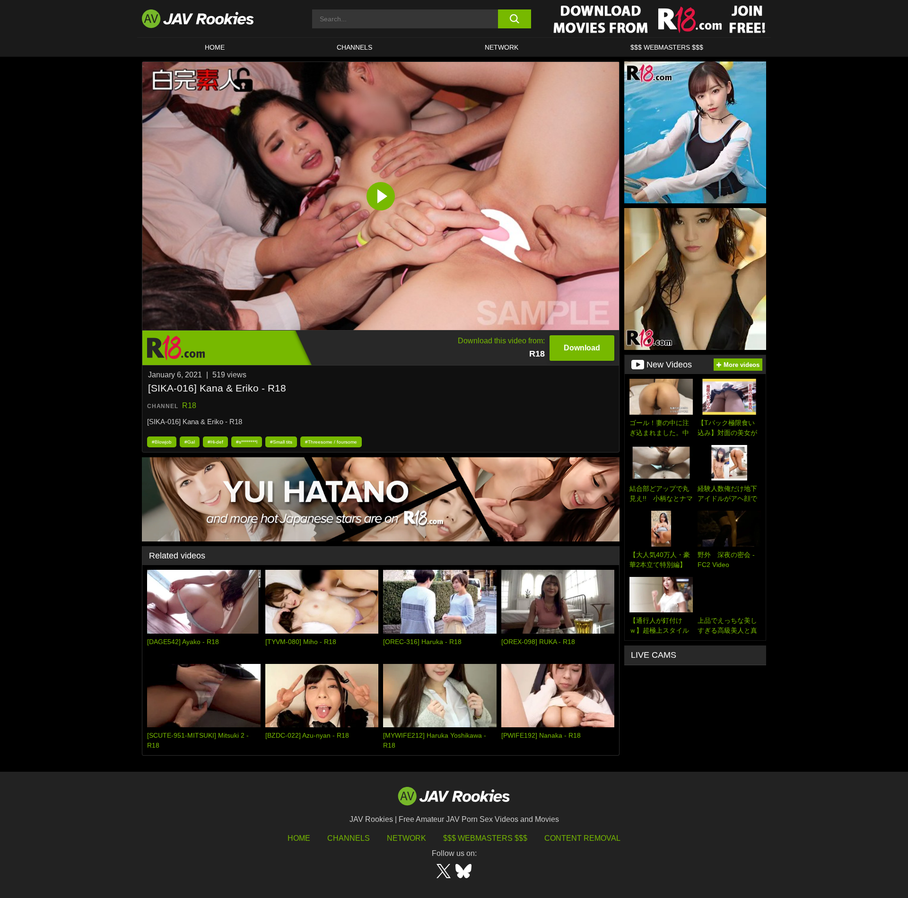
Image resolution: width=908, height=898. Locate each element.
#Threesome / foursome (331, 442)
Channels (354, 47)
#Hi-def (215, 442)
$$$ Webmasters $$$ (485, 838)
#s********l (246, 442)
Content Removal (582, 838)
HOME (215, 47)
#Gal (189, 442)
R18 (189, 405)
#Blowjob (162, 442)
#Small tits (281, 442)
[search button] (514, 18)
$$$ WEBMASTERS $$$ (666, 47)
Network (501, 47)
